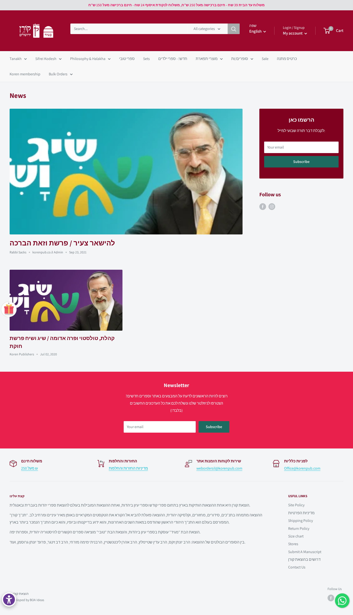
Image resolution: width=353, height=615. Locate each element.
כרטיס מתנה (287, 58)
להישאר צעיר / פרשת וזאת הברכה (62, 242)
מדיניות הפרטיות (301, 512)
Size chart (296, 536)
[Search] (234, 29)
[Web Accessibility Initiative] (9, 600)
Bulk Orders (58, 74)
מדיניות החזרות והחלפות (128, 468)
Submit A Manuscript (304, 551)
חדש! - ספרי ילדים (172, 58)
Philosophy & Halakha (87, 58)
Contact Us (296, 567)
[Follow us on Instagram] (271, 206)
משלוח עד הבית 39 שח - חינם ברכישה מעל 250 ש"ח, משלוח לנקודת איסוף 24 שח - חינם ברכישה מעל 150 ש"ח (176, 5)
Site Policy (296, 505)
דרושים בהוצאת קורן (304, 559)
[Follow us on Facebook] (262, 206)
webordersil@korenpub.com (219, 468)
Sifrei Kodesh (45, 58)
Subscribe (301, 161)
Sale (265, 58)
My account (293, 33)
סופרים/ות (239, 58)
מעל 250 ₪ (29, 468)
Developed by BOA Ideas (27, 600)
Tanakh (16, 58)
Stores (293, 543)
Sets (146, 58)
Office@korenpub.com (302, 468)
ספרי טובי (127, 58)
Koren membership (25, 74)
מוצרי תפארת (207, 58)
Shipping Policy (300, 520)
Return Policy (298, 528)
